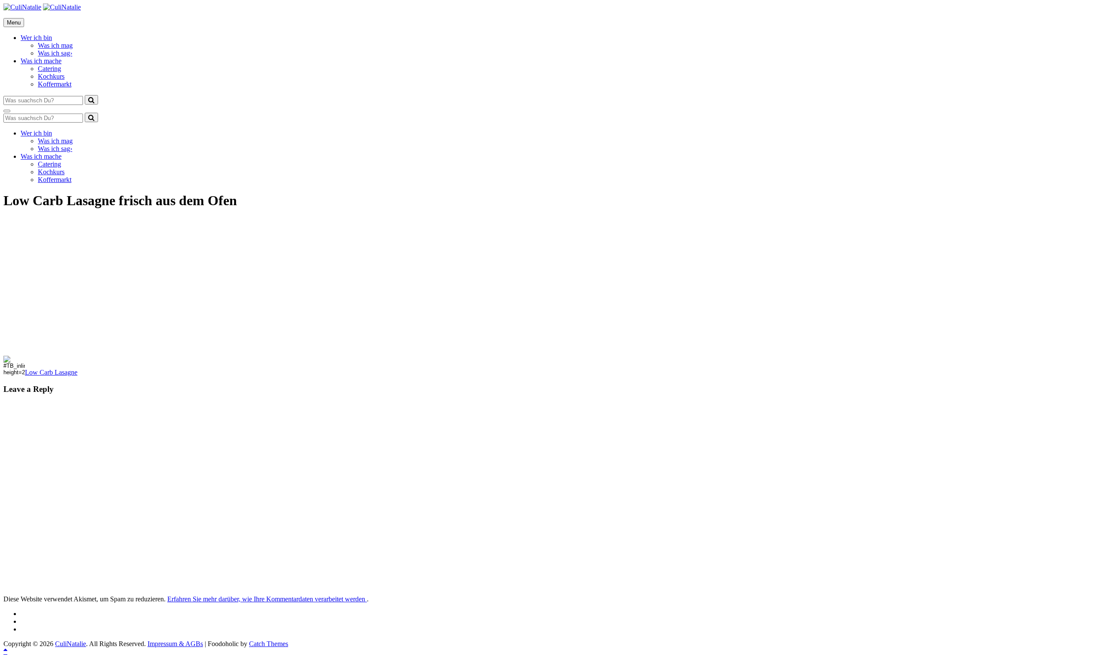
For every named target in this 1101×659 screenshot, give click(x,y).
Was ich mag (55, 45)
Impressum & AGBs (175, 643)
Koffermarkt (54, 84)
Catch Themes (268, 643)
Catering (49, 68)
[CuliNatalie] (62, 7)
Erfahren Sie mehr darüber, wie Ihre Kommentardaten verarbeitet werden (267, 599)
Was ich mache (41, 61)
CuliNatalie (70, 643)
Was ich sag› (55, 53)
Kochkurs (51, 76)
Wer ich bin (36, 37)
